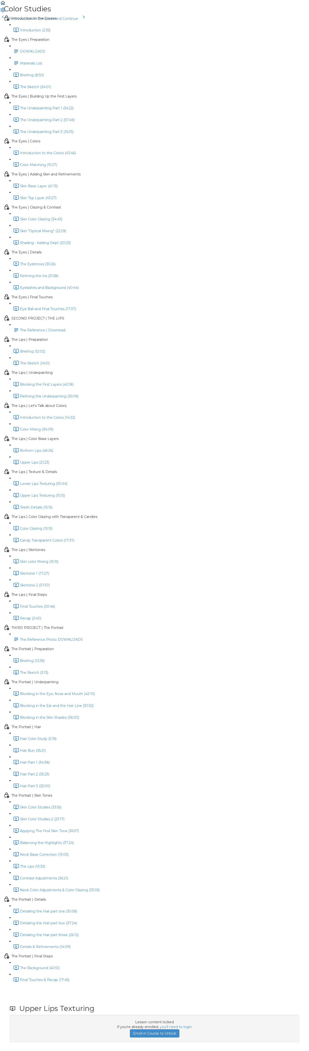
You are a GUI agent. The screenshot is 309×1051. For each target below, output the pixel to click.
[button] (3, 4)
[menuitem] (3, 11)
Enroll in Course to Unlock (154, 1033)
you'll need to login (176, 1027)
